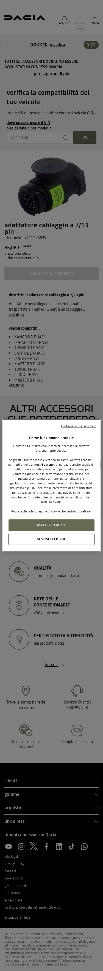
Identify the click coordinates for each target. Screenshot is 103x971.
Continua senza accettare (78, 426)
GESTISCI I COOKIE (51, 539)
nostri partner (44, 464)
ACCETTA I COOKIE (51, 525)
